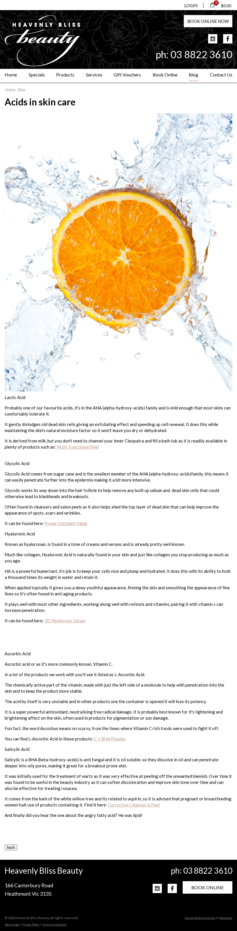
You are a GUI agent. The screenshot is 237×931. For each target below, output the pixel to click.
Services (94, 74)
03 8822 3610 (201, 54)
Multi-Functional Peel (78, 446)
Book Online (165, 74)
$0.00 (226, 5)
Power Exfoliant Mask (66, 523)
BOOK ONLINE (207, 887)
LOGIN (190, 5)
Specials (37, 74)
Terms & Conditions (54, 924)
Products (65, 74)
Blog (193, 74)
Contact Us (221, 74)
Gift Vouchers (127, 74)
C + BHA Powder (110, 738)
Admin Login (12, 924)
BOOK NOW (208, 21)
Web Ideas (225, 917)
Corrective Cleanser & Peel (134, 804)
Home (11, 74)
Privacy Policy (31, 924)
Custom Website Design (200, 917)
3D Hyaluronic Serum (65, 620)
